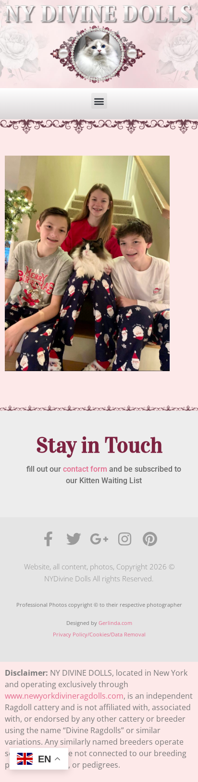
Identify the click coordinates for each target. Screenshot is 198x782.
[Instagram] (124, 539)
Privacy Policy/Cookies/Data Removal (99, 634)
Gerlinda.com (115, 622)
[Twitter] (73, 539)
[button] (99, 101)
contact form (85, 469)
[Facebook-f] (48, 539)
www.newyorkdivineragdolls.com (64, 696)
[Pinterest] (150, 539)
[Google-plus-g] (99, 539)
